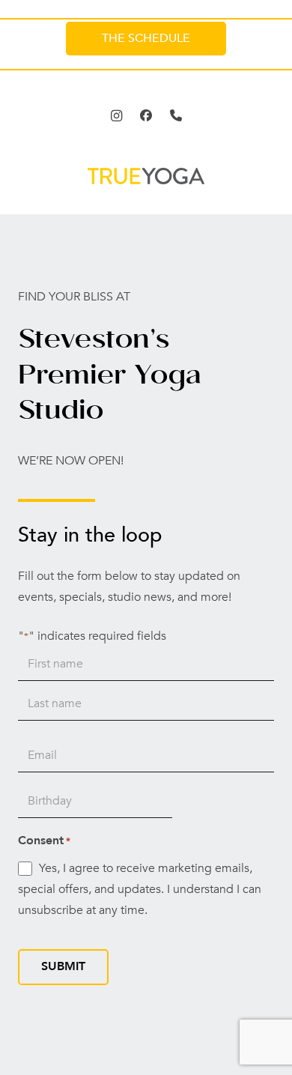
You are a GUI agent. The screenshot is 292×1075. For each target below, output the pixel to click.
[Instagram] (116, 115)
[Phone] (176, 115)
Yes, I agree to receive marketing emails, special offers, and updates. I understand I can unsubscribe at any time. (139, 889)
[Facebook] (146, 115)
